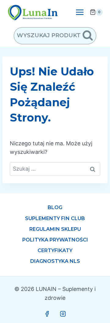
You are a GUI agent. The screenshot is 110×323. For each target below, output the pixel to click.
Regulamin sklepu (55, 229)
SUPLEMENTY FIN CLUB (55, 218)
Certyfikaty (55, 250)
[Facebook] (47, 314)
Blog (55, 207)
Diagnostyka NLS (55, 261)
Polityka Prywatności (55, 240)
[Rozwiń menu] (79, 12)
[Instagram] (63, 314)
